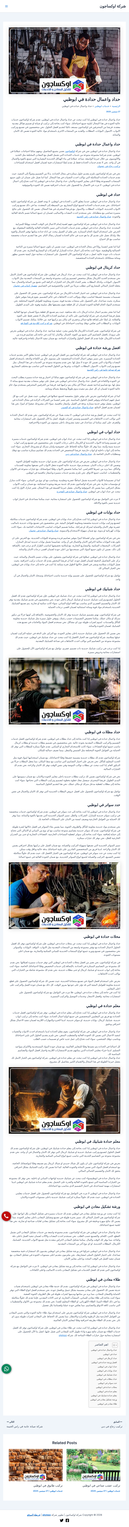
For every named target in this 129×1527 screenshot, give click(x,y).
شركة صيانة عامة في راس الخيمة (103, 369)
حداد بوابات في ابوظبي (107, 1370)
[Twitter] (62, 1520)
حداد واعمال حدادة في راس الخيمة (94, 216)
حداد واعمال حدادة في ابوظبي (104, 1350)
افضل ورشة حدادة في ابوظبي (104, 1362)
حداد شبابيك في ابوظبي (107, 1374)
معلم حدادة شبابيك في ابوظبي (104, 1395)
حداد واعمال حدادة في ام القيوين (77, 407)
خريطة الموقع (33, 1514)
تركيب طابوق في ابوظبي (48, 1485)
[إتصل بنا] (6, 1216)
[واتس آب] (6, 1369)
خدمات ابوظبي (113, 1491)
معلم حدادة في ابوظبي (107, 1391)
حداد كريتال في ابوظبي (107, 1358)
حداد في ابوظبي (110, 1354)
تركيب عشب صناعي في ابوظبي (101, 1485)
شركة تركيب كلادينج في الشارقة (36, 323)
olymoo (63, 1335)
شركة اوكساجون (113, 6)
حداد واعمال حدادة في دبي (78, 454)
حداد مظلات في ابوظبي (107, 1379)
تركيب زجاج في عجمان (108, 166)
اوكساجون (70, 151)
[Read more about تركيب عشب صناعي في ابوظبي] (93, 1464)
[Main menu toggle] (6, 6)
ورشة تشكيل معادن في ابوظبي (103, 1399)
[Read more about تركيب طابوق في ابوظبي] (35, 1464)
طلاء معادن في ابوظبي (107, 1403)
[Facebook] (67, 1520)
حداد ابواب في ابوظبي (107, 1366)
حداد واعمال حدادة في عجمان (44, 530)
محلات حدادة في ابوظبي (106, 1387)
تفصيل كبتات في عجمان (25, 285)
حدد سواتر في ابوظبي (107, 1383)
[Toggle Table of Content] (113, 1345)
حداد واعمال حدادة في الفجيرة (72, 491)
